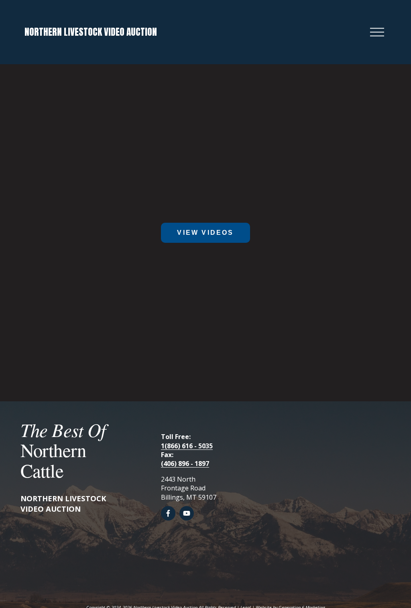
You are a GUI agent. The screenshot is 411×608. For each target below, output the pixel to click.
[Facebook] (168, 513)
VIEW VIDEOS (205, 232)
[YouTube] (186, 513)
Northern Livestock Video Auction (90, 32)
